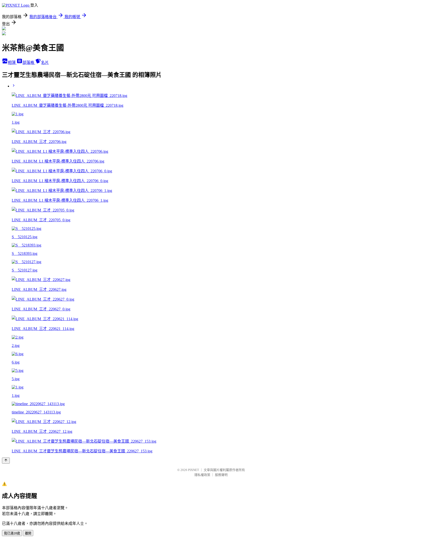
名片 (45, 62)
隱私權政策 (202, 475)
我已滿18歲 (12, 533)
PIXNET (193, 470)
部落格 (28, 62)
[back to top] (6, 461)
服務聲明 (221, 475)
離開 (28, 533)
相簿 (12, 62)
